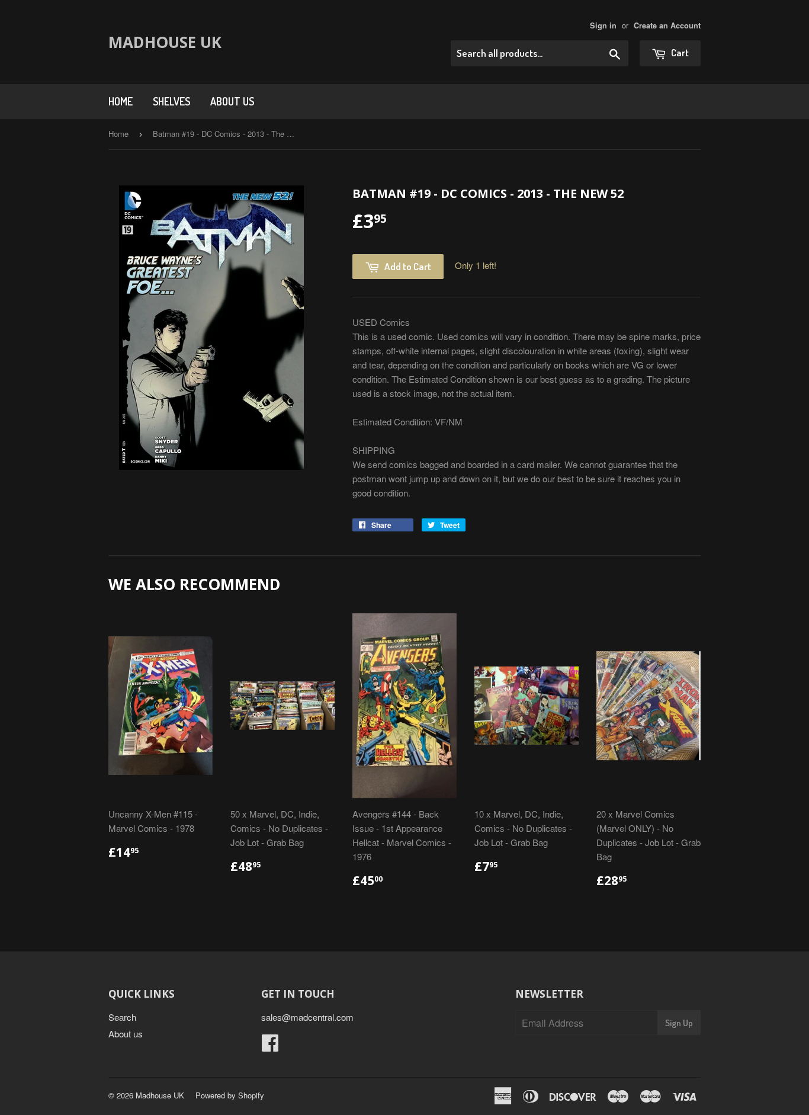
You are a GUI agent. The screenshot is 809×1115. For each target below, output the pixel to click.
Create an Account (667, 25)
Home (120, 101)
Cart (679, 52)
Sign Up (679, 1023)
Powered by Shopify (229, 1095)
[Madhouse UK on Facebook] (270, 1046)
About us (232, 101)
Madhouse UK (164, 42)
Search (122, 1017)
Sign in (603, 25)
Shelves (171, 101)
